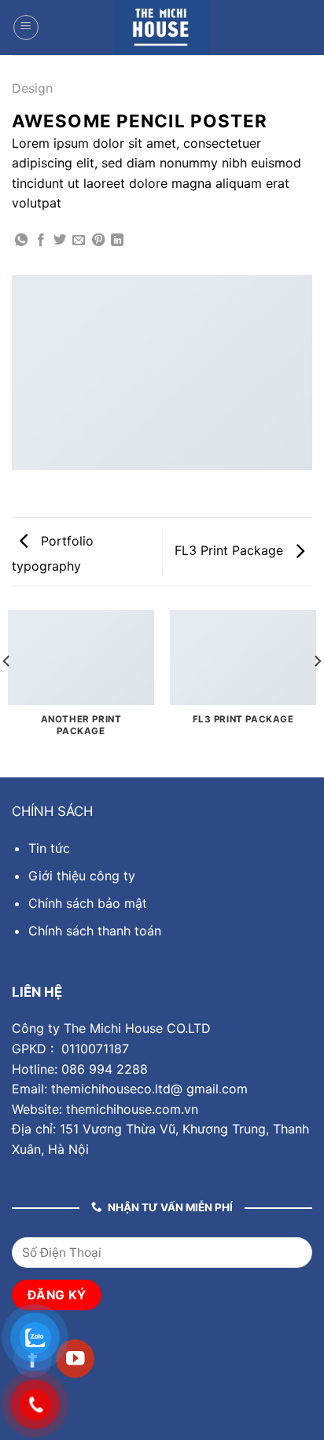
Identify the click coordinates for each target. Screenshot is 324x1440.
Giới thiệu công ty (81, 875)
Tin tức (49, 848)
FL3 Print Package (231, 550)
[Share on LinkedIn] (117, 240)
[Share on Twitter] (59, 240)
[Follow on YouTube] (75, 1358)
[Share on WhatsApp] (21, 240)
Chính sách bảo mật (87, 903)
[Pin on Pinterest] (98, 240)
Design (32, 88)
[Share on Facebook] (41, 240)
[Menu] (26, 27)
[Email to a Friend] (78, 240)
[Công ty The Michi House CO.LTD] (162, 27)
